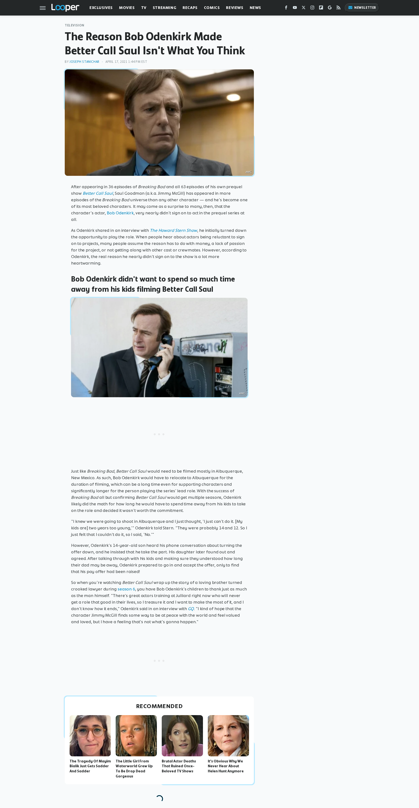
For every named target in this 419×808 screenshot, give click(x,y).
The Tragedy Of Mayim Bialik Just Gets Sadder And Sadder (90, 766)
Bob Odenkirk (120, 213)
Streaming (164, 7)
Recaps (190, 7)
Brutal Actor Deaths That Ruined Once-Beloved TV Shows (179, 766)
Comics (212, 7)
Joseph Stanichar (84, 62)
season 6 (126, 589)
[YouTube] (294, 8)
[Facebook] (286, 8)
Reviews (234, 7)
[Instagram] (312, 8)
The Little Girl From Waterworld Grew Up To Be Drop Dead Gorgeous (134, 769)
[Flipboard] (321, 8)
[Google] (329, 8)
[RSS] (338, 8)
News (255, 7)
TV (143, 7)
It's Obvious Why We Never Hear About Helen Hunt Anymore (226, 766)
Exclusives (101, 7)
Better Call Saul (98, 193)
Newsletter (365, 8)
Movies (127, 7)
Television (74, 25)
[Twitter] (303, 8)
